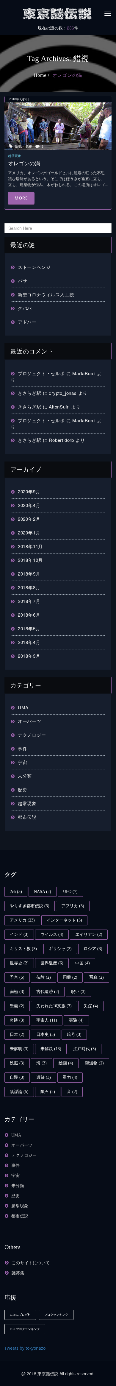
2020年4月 (29, 505)
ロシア (93, 949)
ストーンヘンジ (34, 267)
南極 (17, 991)
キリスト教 (23, 949)
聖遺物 (94, 1063)
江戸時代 (84, 1049)
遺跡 (43, 1077)
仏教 (43, 977)
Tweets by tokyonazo (25, 1348)
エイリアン (88, 934)
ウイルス (51, 934)
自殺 (17, 1077)
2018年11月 (30, 546)
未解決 (50, 1049)
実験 (76, 1020)
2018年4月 (29, 642)
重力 (70, 1077)
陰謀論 (19, 1091)
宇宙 (22, 762)
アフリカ (72, 906)
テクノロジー (32, 735)
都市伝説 (27, 817)
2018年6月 (29, 615)
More (21, 198)
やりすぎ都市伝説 (29, 906)
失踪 (91, 1006)
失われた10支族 (54, 1006)
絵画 (66, 1063)
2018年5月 (29, 628)
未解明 (19, 1049)
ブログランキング (56, 1314)
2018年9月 (29, 573)
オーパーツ (29, 721)
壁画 (17, 1006)
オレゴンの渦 (67, 75)
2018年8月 (29, 587)
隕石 (47, 1091)
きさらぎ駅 (29, 393)
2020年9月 (29, 491)
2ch (16, 891)
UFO (70, 891)
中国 (82, 963)
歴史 (22, 789)
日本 (17, 1034)
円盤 (70, 977)
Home (40, 75)
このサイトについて (31, 1263)
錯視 (29, 146)
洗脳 (17, 1063)
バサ (22, 280)
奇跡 (17, 1020)
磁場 (18, 146)
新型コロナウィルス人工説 (46, 294)
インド (19, 934)
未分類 (25, 776)
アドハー (27, 322)
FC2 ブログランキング (25, 1329)
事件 (22, 748)
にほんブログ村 (20, 1314)
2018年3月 (29, 656)
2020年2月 (29, 519)
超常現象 (27, 803)
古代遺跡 (47, 991)
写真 (96, 977)
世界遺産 (51, 963)
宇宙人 (46, 1020)
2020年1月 (29, 532)
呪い (78, 991)
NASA (42, 891)
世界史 (19, 963)
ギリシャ (60, 949)
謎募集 (18, 1273)
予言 (17, 977)
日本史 (45, 1034)
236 (70, 28)
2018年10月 (30, 560)
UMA (23, 707)
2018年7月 (29, 601)
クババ (25, 308)
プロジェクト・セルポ (41, 373)
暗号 (74, 1034)
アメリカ (22, 920)
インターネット (64, 920)
